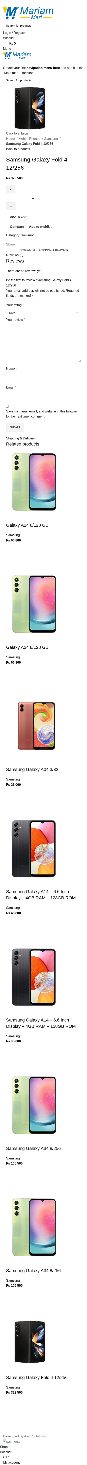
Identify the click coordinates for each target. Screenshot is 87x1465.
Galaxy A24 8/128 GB (27, 525)
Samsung (51, 138)
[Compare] (11, 517)
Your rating (15, 305)
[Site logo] (28, 13)
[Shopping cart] (4, 62)
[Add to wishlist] (11, 548)
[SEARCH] (79, 25)
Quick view (11, 568)
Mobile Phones (30, 138)
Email (11, 387)
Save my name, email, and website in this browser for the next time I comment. (42, 414)
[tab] (27, 250)
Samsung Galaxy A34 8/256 (33, 1148)
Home (11, 138)
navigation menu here (43, 68)
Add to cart (19, 216)
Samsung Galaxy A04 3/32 (32, 769)
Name (11, 368)
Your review (15, 319)
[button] (11, 558)
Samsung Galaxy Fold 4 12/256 (37, 1377)
